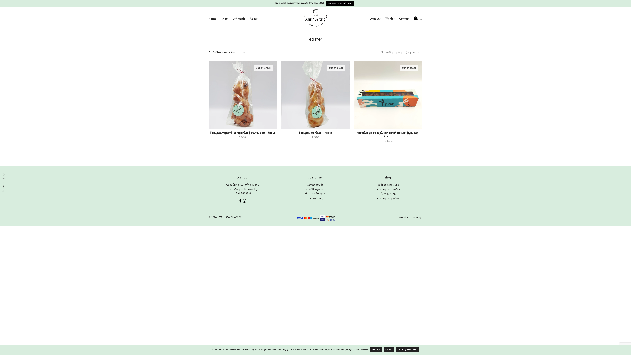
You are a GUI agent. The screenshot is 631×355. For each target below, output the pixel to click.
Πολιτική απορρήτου (407, 350)
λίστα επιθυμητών (315, 193)
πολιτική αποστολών (388, 189)
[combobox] (400, 52)
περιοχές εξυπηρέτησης (340, 3)
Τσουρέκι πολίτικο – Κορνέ (315, 132)
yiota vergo (415, 217)
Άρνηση (389, 350)
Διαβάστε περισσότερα (225, 137)
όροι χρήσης (388, 193)
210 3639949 (244, 193)
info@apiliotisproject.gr (244, 189)
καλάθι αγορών (315, 189)
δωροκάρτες (315, 198)
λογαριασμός (315, 184)
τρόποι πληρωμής (388, 184)
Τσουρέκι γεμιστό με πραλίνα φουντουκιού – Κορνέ (243, 132)
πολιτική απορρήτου (388, 198)
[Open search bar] (420, 18)
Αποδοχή (376, 350)
